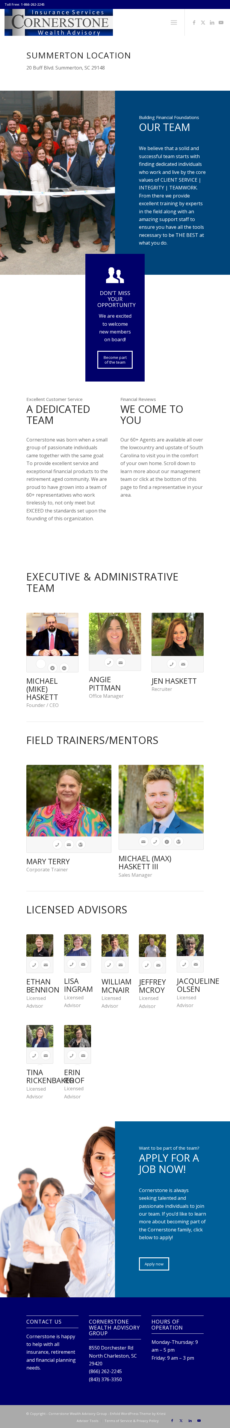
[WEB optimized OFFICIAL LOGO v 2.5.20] (58, 22)
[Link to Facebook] (194, 22)
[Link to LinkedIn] (212, 22)
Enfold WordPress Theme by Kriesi (138, 1413)
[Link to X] (203, 22)
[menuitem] (174, 22)
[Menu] (174, 22)
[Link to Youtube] (221, 22)
